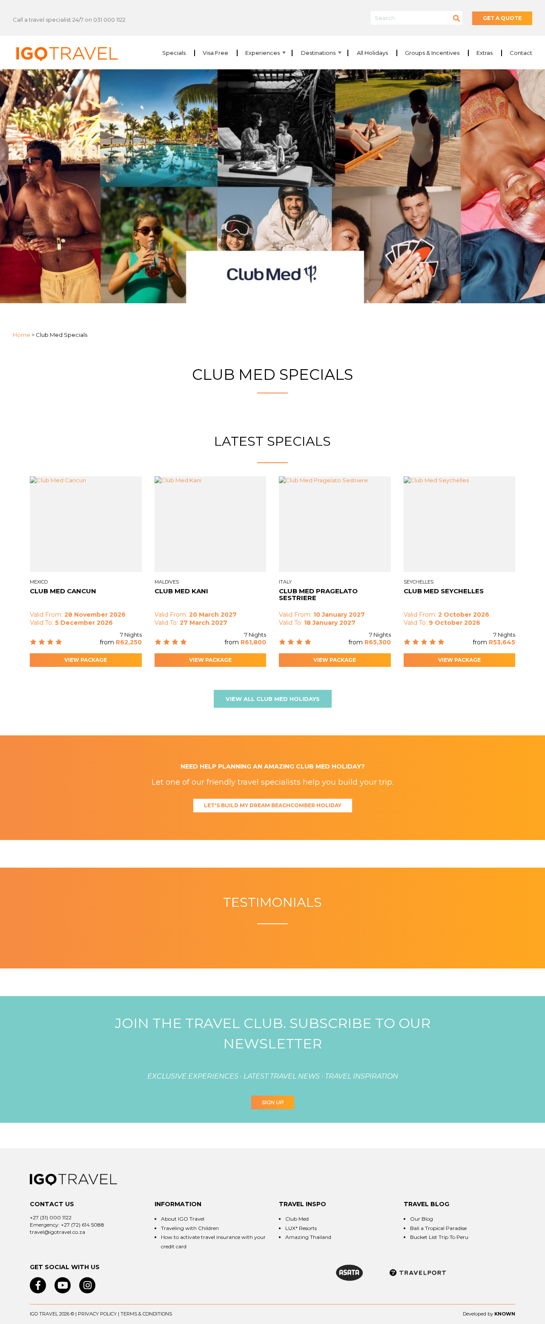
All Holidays (372, 53)
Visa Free (215, 53)
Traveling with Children (190, 1228)
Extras (484, 53)
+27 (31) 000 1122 (51, 1217)
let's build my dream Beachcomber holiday (272, 805)
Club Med (297, 1219)
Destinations (318, 53)
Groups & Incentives (432, 53)
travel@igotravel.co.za (57, 1232)
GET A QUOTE (502, 18)
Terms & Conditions (146, 1314)
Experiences (262, 53)
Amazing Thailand (308, 1237)
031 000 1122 (109, 19)
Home (21, 334)
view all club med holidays (273, 698)
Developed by (478, 1314)
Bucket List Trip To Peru (439, 1237)
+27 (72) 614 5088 (82, 1224)
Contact (521, 53)
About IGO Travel (182, 1219)
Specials (174, 53)
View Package (85, 660)
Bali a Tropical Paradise (438, 1228)
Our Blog (421, 1219)
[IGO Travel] (73, 1180)
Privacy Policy (97, 1314)
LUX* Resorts (301, 1228)
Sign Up (273, 1102)
